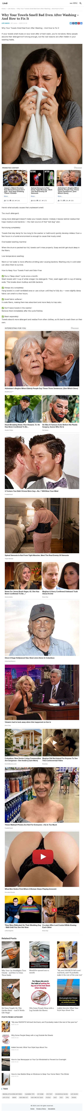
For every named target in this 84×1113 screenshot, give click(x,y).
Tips (67, 1097)
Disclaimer (51, 1109)
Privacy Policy (41, 1109)
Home (4, 8)
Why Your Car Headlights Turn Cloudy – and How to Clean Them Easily (14, 972)
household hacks (61, 1094)
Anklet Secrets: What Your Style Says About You (67, 1009)
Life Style (6, 1097)
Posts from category (12, 1017)
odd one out (23, 1097)
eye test (49, 1094)
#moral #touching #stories (12, 1094)
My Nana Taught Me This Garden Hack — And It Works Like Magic (13, 1010)
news (14, 1097)
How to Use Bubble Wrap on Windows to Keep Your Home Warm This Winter (40, 1074)
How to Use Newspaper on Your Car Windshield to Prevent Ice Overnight (38, 1059)
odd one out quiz (37, 1097)
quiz (55, 1097)
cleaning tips (29, 1094)
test (61, 1097)
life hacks (74, 1094)
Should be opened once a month (39, 971)
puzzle (48, 1097)
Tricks (74, 1097)
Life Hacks (11, 8)
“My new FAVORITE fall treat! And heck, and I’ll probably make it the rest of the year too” (69, 972)
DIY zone (14, 23)
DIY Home (40, 1094)
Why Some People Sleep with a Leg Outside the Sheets (41, 1009)
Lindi (5, 3)
